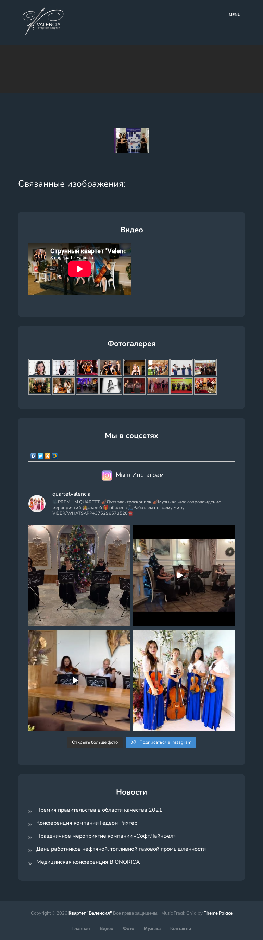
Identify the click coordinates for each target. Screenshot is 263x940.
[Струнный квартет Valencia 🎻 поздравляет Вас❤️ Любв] (184, 680)
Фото (128, 928)
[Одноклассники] (47, 454)
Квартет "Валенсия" (90, 913)
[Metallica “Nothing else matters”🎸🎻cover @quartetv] (184, 575)
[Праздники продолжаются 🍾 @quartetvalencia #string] (79, 575)
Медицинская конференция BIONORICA (88, 862)
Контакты (180, 928)
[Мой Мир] (55, 454)
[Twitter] (40, 454)
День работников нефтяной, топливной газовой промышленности (121, 849)
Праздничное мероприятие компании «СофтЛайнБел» (106, 836)
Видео (106, 928)
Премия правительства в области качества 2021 (99, 810)
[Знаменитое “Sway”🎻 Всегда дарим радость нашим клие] (79, 680)
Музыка (152, 928)
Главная (81, 928)
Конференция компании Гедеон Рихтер (86, 823)
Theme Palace (218, 913)
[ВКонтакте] (33, 454)
